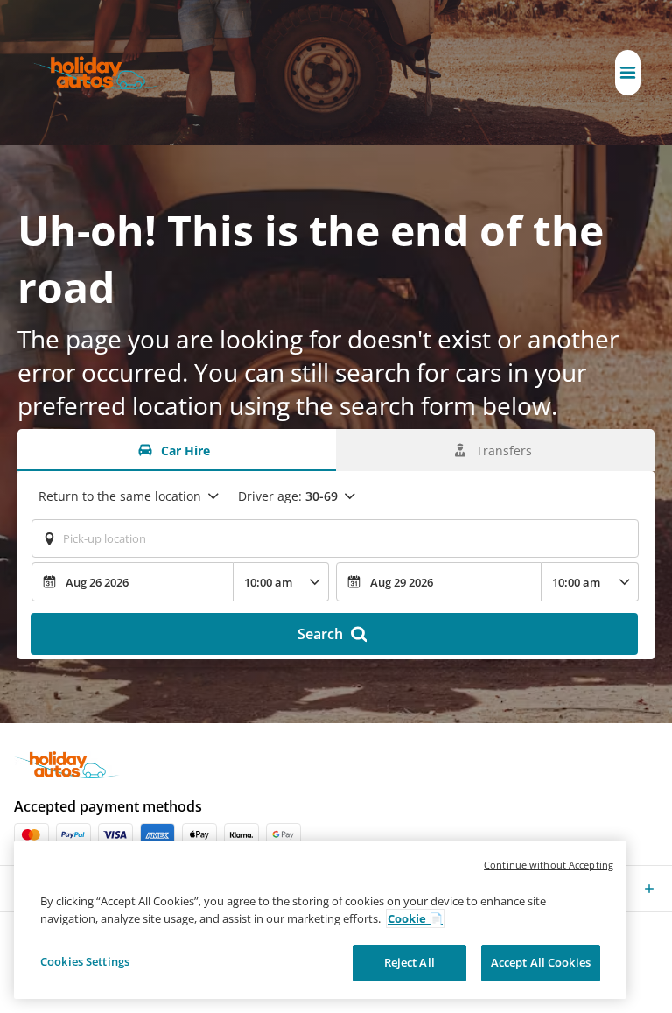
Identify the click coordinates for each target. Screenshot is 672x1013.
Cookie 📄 (415, 918)
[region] (320, 920)
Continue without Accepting (548, 864)
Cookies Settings (85, 961)
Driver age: (288, 496)
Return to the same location (119, 496)
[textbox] (335, 538)
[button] (627, 72)
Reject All (409, 962)
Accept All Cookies (541, 962)
